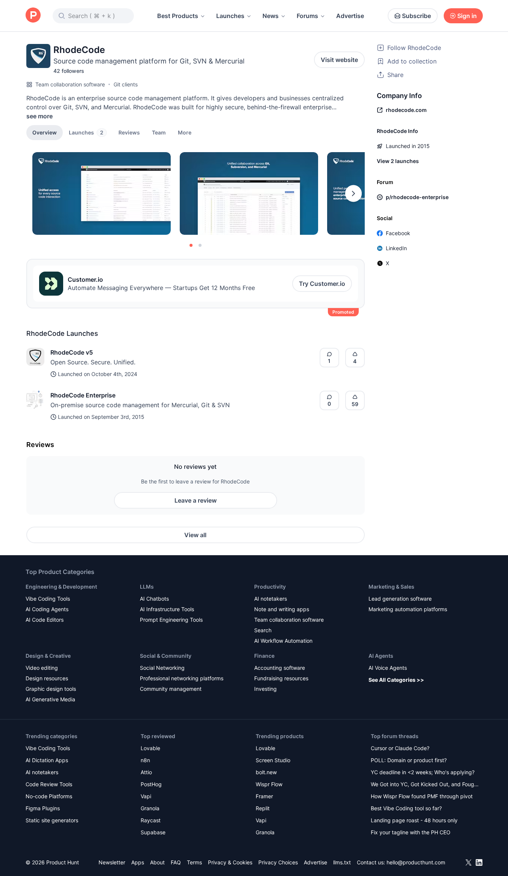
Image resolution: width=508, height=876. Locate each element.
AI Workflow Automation (283, 640)
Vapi (146, 796)
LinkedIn (396, 248)
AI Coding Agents (47, 609)
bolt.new (266, 772)
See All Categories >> (396, 680)
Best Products (177, 16)
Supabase (153, 832)
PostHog (151, 784)
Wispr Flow (269, 784)
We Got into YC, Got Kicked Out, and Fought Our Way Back (425, 785)
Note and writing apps (281, 609)
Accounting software (279, 668)
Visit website (339, 59)
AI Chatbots (154, 598)
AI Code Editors (45, 619)
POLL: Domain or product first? (409, 760)
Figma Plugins (43, 808)
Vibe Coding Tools (48, 598)
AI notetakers (270, 598)
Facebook (398, 233)
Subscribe (416, 16)
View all (195, 535)
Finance (264, 655)
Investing (265, 689)
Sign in (467, 16)
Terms (194, 862)
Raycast (151, 820)
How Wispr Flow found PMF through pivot (422, 796)
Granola (150, 808)
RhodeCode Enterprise (82, 395)
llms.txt (342, 862)
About (157, 862)
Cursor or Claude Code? (400, 748)
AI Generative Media (50, 699)
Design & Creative (48, 655)
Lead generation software (400, 598)
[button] (184, 132)
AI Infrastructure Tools (167, 609)
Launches (230, 16)
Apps (137, 862)
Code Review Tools (49, 784)
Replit (263, 808)
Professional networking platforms (181, 678)
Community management (171, 689)
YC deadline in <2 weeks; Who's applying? (423, 772)
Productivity (270, 586)
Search (262, 630)
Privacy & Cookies (230, 862)
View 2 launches (398, 161)
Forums (307, 16)
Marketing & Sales (391, 586)
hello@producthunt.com (416, 862)
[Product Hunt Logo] (33, 16)
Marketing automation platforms (407, 609)
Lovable (150, 748)
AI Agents (380, 655)
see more (39, 116)
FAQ (176, 862)
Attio (146, 772)
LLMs (147, 586)
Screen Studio (273, 760)
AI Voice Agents (387, 668)
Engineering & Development (61, 586)
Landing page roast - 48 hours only (414, 820)
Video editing (42, 668)
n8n (145, 760)
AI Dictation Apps (47, 760)
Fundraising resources (281, 678)
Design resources (47, 678)
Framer (264, 796)
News (270, 16)
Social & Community (165, 655)
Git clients (126, 84)
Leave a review (195, 500)
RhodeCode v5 (71, 352)
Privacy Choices (278, 862)
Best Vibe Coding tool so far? (406, 808)
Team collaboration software (70, 84)
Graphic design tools (51, 689)
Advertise (350, 16)
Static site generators (52, 820)
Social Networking (162, 668)
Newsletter (112, 862)
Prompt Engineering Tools (171, 619)
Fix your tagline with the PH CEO (410, 832)
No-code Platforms (49, 796)
